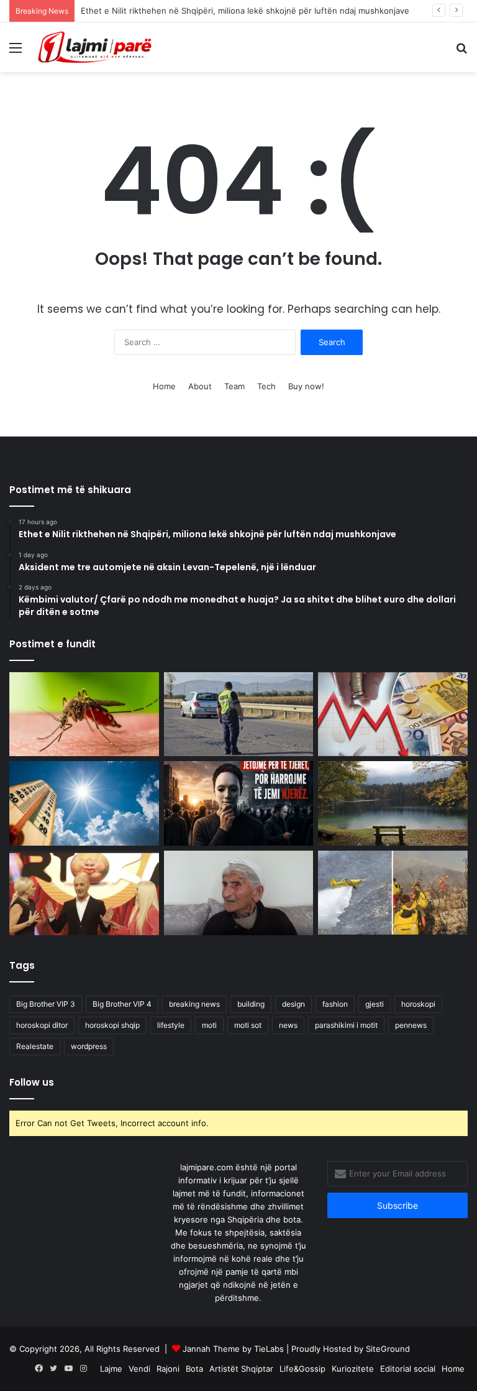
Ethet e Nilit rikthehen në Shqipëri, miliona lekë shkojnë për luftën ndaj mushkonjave (245, 11)
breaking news (194, 1004)
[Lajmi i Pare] (97, 47)
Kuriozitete (353, 1369)
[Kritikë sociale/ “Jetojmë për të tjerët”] (239, 803)
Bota (194, 1369)
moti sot (247, 1025)
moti (209, 1025)
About (200, 386)
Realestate (34, 1046)
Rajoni (168, 1369)
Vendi (139, 1369)
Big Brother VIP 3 (45, 1004)
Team (234, 386)
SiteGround (388, 1349)
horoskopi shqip (112, 1025)
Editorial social (407, 1369)
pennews (411, 1025)
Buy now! (306, 386)
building (251, 1004)
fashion (335, 1004)
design (293, 1004)
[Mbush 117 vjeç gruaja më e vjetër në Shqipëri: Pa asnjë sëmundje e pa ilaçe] (239, 893)
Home (164, 386)
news (288, 1025)
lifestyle (170, 1025)
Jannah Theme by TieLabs (233, 1349)
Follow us (31, 1082)
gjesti (374, 1004)
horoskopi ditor (42, 1025)
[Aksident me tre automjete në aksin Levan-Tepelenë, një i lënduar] (239, 714)
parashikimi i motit (346, 1025)
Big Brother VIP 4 (122, 1004)
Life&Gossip (302, 1369)
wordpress (89, 1046)
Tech (266, 386)
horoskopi (418, 1004)
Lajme (111, 1369)
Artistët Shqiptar (241, 1369)
